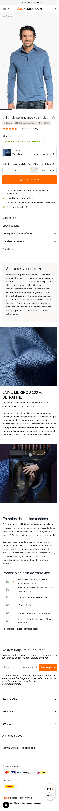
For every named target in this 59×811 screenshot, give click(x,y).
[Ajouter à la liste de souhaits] (54, 118)
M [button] (16, 170)
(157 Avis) (33, 128)
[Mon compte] (49, 9)
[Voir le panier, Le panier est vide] (54, 9)
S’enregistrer (48, 667)
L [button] (25, 170)
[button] (29, 2)
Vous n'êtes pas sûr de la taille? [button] (41, 164)
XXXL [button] (52, 170)
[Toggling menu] (4, 9)
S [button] (6, 170)
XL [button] (34, 170)
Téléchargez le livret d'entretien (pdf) (20, 629)
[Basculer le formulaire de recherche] (9, 9)
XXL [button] (43, 170)
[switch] (50, 795)
